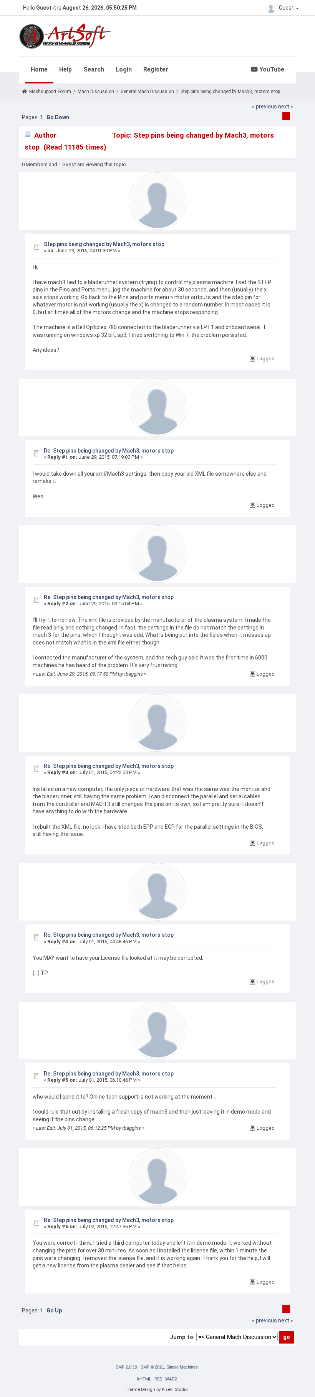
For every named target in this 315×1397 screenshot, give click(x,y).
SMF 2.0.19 (126, 1367)
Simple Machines (182, 1367)
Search (93, 69)
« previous (264, 106)
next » (285, 106)
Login (124, 69)
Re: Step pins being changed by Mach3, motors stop (109, 451)
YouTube (271, 69)
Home (39, 69)
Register (155, 69)
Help (65, 69)
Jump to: (182, 1337)
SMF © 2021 (152, 1367)
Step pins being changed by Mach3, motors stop (104, 244)
